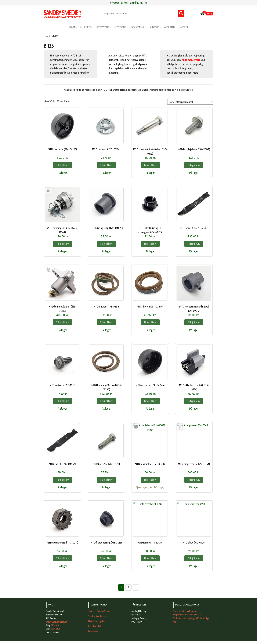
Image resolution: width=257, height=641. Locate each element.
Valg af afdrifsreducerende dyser (187, 614)
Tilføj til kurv (62, 165)
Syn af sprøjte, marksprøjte (184, 611)
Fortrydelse (93, 631)
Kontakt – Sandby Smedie (99, 611)
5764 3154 (55, 625)
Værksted (169, 27)
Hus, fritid (86, 27)
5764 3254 (55, 629)
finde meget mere (191, 60)
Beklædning (137, 27)
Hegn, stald (120, 27)
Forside (47, 36)
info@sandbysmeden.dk (56, 621)
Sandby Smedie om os (98, 616)
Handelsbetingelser (96, 621)
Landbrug (154, 27)
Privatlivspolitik (94, 626)
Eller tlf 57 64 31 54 (138, 2)
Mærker (184, 27)
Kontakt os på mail (119, 2)
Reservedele (103, 27)
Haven (72, 27)
